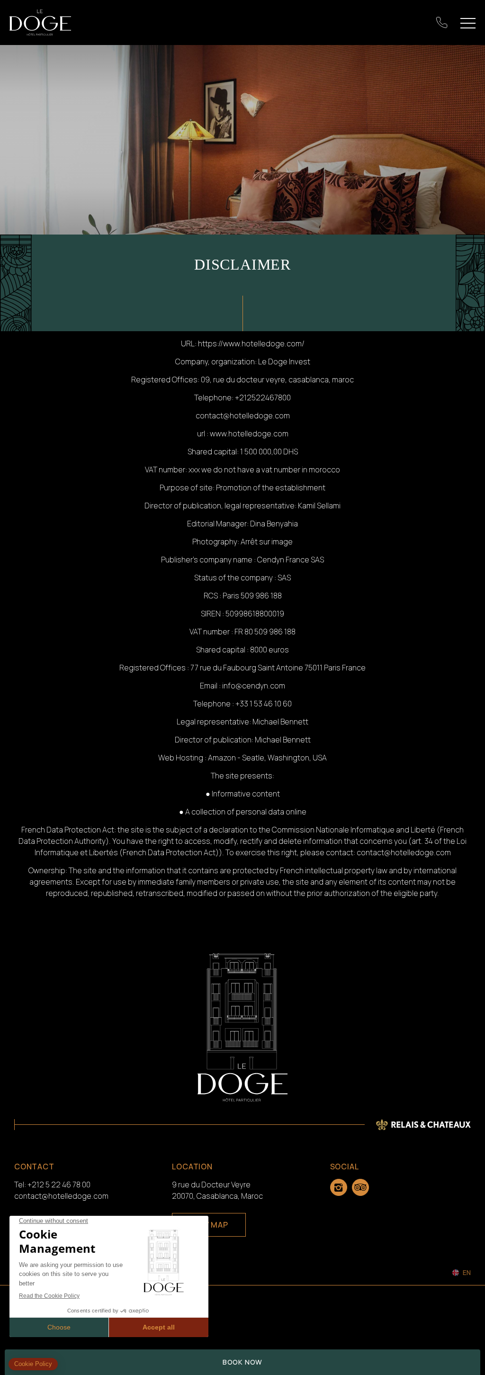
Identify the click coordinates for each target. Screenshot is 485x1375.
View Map (208, 1225)
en (467, 1272)
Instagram (338, 1187)
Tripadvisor (360, 1187)
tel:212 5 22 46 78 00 (441, 22)
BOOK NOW (242, 1361)
